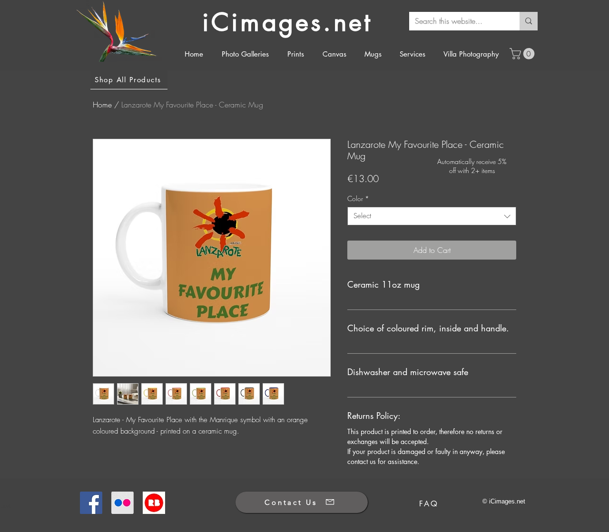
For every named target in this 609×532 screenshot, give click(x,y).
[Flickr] (122, 503)
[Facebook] (91, 503)
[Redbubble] (154, 503)
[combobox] (431, 216)
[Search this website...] (529, 21)
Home (102, 104)
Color (358, 198)
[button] (523, 53)
